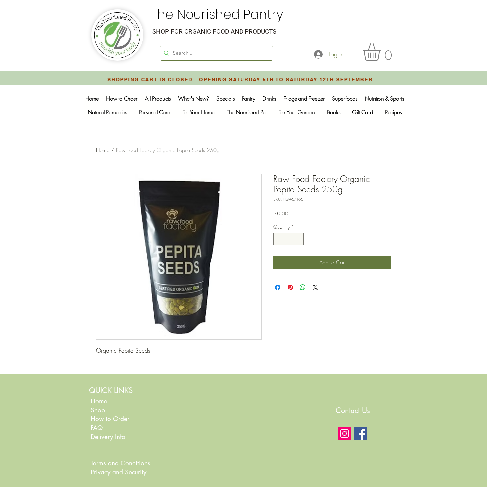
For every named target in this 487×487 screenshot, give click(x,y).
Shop (98, 410)
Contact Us (353, 410)
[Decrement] (278, 239)
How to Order (111, 419)
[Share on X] (315, 287)
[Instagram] (344, 433)
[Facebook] (360, 433)
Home (102, 149)
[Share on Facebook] (278, 287)
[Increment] (299, 239)
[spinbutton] (289, 239)
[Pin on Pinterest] (290, 287)
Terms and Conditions (120, 463)
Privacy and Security (118, 472)
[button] (382, 52)
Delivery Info (108, 437)
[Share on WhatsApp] (303, 287)
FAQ (97, 428)
